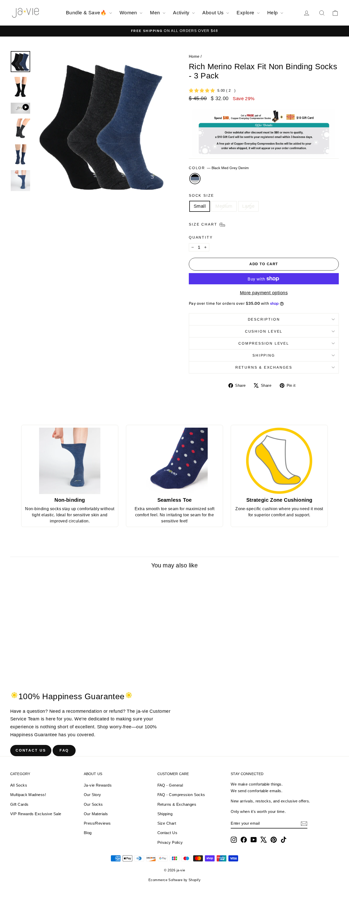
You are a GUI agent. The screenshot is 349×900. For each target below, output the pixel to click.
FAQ (64, 750)
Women (129, 12)
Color (219, 168)
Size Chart (166, 823)
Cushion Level (264, 331)
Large (248, 206)
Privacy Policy (170, 842)
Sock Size (201, 195)
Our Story (92, 794)
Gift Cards (19, 804)
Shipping (263, 355)
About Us (213, 12)
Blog (88, 833)
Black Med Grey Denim (195, 178)
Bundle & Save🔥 (87, 12)
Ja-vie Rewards (98, 785)
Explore (246, 12)
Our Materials (96, 814)
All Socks (18, 785)
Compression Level (263, 343)
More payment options (264, 292)
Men (155, 12)
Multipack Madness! (28, 794)
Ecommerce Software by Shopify (174, 880)
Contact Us (31, 750)
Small (200, 206)
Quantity (201, 237)
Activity (182, 12)
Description (264, 319)
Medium (223, 206)
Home (194, 56)
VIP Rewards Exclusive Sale (35, 814)
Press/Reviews (97, 823)
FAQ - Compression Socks (181, 794)
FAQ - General (170, 785)
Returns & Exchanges (263, 367)
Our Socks (93, 804)
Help (273, 12)
